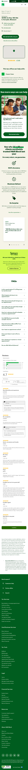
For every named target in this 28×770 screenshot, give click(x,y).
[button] (22, 4)
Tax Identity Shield (6, 617)
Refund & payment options (8, 661)
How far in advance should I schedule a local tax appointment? (12, 313)
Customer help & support (8, 713)
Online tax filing (5, 605)
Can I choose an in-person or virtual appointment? (11, 340)
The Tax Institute (6, 745)
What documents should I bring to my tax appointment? (12, 301)
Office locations (5, 717)
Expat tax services (6, 621)
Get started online (14, 134)
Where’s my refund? (6, 665)
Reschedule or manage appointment (11, 603)
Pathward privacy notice (8, 683)
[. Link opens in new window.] (6, 767)
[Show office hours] (10, 30)
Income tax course (6, 739)
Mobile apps (5, 653)
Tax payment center (6, 663)
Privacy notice (5, 679)
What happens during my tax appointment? (10, 295)
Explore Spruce (14, 268)
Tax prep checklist (6, 657)
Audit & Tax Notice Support (8, 619)
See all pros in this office (10, 40)
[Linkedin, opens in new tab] (18, 755)
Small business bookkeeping (9, 635)
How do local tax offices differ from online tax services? (11, 324)
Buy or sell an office (6, 737)
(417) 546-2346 (7, 27)
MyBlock (4, 651)
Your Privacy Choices (16, 767)
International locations (7, 719)
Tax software (5, 611)
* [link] (24, 261)
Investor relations (6, 743)
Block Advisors (5, 631)
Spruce (3, 695)
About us (4, 731)
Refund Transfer (6, 699)
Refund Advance (6, 703)
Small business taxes (7, 633)
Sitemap (4, 721)
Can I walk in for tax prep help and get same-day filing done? (12, 307)
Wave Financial (5, 641)
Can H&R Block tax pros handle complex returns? (10, 318)
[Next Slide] (24, 244)
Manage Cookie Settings (8, 681)
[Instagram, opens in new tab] (10, 755)
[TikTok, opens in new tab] (3, 755)
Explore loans (5, 693)
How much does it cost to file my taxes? (11, 334)
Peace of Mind (5, 615)
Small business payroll (7, 637)
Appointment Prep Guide (8, 659)
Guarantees (4, 747)
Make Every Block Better (7, 733)
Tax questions (5, 715)
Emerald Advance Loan (7, 701)
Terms (3, 677)
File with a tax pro (6, 607)
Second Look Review (7, 613)
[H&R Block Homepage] (4, 1)
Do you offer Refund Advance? (10, 345)
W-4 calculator (5, 667)
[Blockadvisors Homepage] (14, 1)
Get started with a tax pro (10, 36)
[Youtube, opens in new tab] (14, 755)
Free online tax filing (7, 609)
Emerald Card (5, 697)
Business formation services (8, 639)
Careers (3, 735)
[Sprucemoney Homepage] (23, 1)
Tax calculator (5, 655)
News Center (5, 741)
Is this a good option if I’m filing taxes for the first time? (12, 290)
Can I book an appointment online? (11, 329)
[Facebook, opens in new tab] (7, 755)
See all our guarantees (14, 212)
